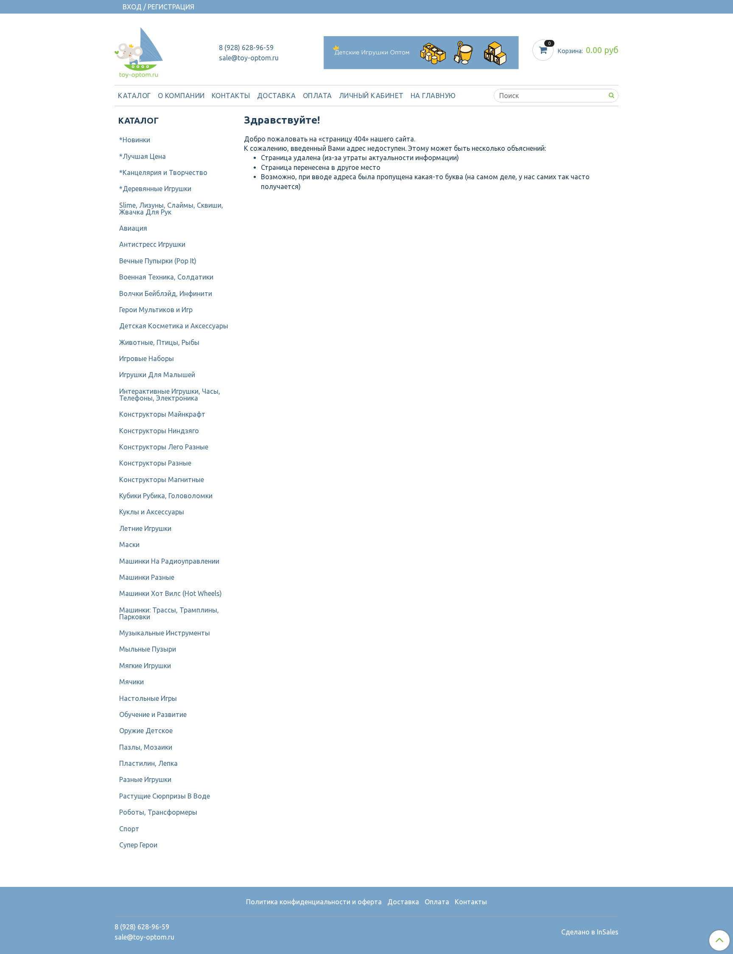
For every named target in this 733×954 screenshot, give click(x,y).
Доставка (276, 95)
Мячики (131, 682)
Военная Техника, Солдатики (166, 277)
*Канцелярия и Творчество (163, 172)
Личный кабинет (371, 95)
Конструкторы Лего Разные (163, 447)
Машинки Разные (146, 577)
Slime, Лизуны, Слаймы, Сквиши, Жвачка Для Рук (171, 208)
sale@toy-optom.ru (249, 58)
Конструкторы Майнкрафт (162, 414)
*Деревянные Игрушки (155, 188)
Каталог (134, 95)
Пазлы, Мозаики (145, 747)
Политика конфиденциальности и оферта (314, 902)
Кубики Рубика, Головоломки (166, 496)
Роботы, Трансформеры (158, 812)
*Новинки (134, 140)
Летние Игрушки (145, 528)
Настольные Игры (148, 698)
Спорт (129, 829)
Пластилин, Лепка (148, 763)
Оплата (317, 95)
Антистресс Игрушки (152, 244)
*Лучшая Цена (142, 156)
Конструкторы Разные (155, 463)
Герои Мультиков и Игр (156, 309)
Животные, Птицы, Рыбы (159, 342)
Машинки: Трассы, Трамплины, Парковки (169, 613)
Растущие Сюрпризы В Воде (164, 796)
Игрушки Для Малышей (157, 374)
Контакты (231, 95)
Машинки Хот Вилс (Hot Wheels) (170, 593)
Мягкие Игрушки (145, 665)
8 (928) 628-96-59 (246, 47)
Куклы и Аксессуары (151, 512)
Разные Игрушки (145, 779)
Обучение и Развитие (153, 714)
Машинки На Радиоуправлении (169, 561)
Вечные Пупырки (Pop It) (157, 261)
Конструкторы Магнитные (161, 479)
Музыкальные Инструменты (164, 633)
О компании (181, 95)
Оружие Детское (146, 730)
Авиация (133, 228)
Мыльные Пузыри (147, 649)
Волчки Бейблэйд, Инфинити (165, 293)
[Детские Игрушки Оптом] (139, 50)
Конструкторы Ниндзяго (159, 431)
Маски (129, 544)
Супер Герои (138, 845)
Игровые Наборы (146, 358)
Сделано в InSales (589, 932)
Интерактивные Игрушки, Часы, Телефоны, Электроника (169, 394)
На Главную (433, 95)
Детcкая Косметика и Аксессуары (173, 326)
